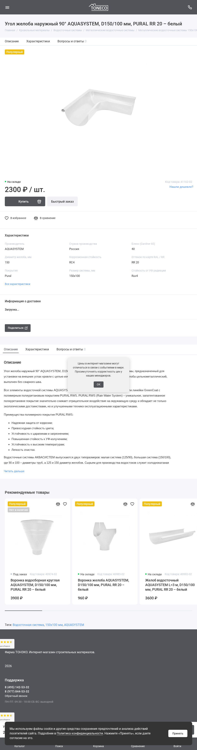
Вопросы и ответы (72, 41)
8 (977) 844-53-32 (17, 691)
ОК (98, 384)
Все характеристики (17, 284)
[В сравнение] (57, 503)
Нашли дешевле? (181, 187)
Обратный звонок (16, 695)
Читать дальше (14, 471)
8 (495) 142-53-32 (17, 687)
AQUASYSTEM (74, 625)
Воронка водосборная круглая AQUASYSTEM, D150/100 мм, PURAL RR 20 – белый (35, 584)
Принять (177, 733)
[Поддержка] (190, 7)
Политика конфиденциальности (80, 733)
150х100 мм (54, 625)
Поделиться (15, 327)
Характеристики (38, 41)
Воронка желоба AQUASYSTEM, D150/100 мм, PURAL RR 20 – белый (103, 584)
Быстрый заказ (62, 201)
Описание (12, 41)
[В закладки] (64, 503)
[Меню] (7, 7)
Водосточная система (28, 625)
